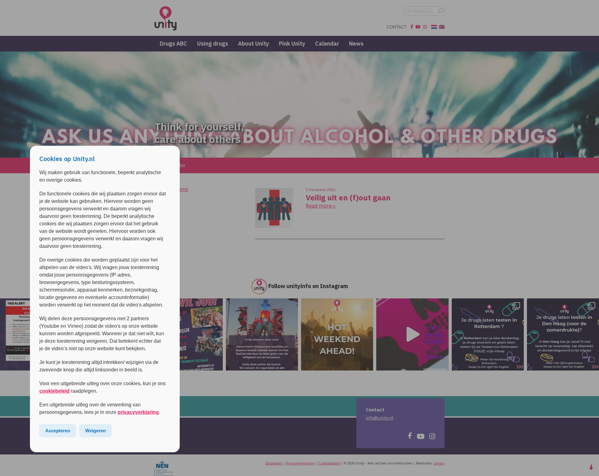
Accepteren (57, 430)
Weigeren (95, 430)
